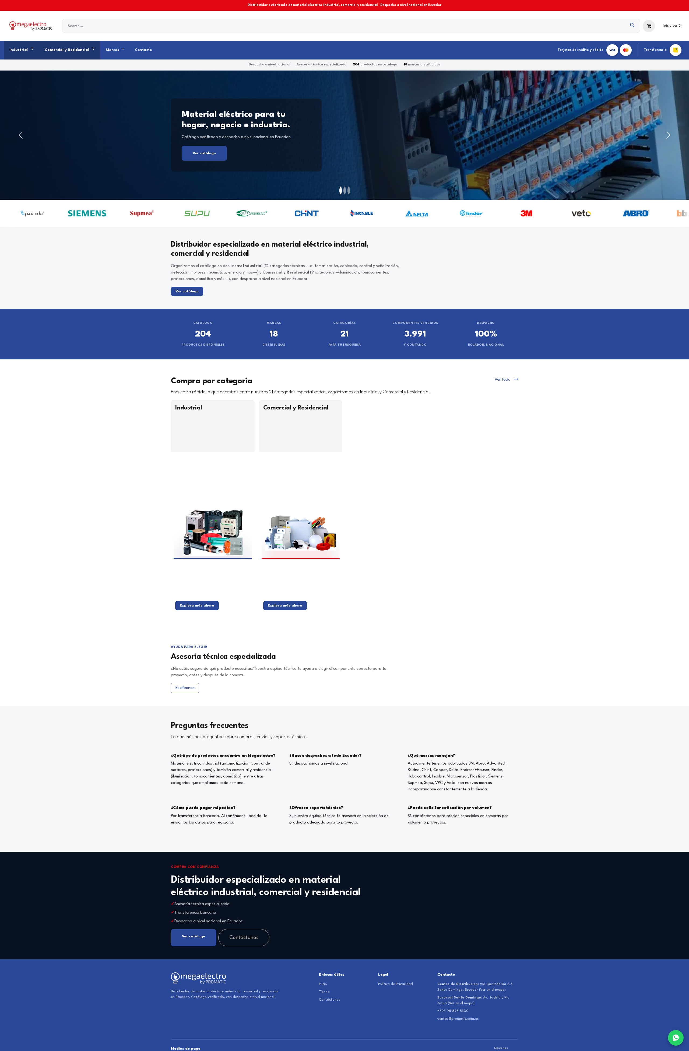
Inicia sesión (673, 25)
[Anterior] (20, 135)
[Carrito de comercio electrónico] (649, 26)
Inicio (323, 984)
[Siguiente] (668, 135)
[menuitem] (21, 50)
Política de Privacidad (395, 984)
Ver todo (503, 380)
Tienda (324, 992)
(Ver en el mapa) (492, 990)
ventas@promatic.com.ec (458, 1019)
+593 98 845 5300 (453, 1011)
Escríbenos (185, 688)
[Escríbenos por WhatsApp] (676, 1038)
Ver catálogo (363, 160)
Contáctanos (243, 937)
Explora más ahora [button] (197, 605)
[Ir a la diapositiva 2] (344, 190)
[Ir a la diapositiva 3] (348, 190)
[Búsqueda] (632, 26)
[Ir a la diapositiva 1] (340, 190)
